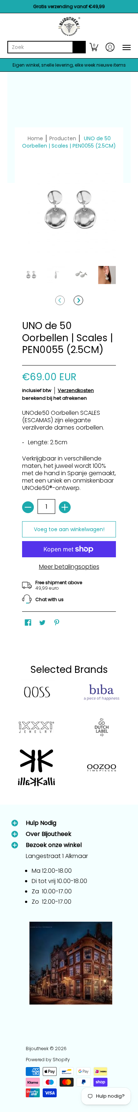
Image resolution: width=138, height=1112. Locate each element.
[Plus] (65, 507)
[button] (94, 47)
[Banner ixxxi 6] (36, 727)
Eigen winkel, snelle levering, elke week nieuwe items (69, 65)
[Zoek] (79, 47)
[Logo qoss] (36, 692)
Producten (62, 138)
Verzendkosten (76, 390)
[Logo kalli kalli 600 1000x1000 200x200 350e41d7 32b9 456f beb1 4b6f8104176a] (36, 767)
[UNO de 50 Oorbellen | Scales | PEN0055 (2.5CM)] (31, 275)
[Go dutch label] (102, 727)
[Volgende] (78, 300)
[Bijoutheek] (69, 26)
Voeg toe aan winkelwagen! (69, 529)
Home (35, 138)
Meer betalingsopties (69, 567)
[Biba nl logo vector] (102, 692)
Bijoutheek (37, 1048)
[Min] (28, 507)
